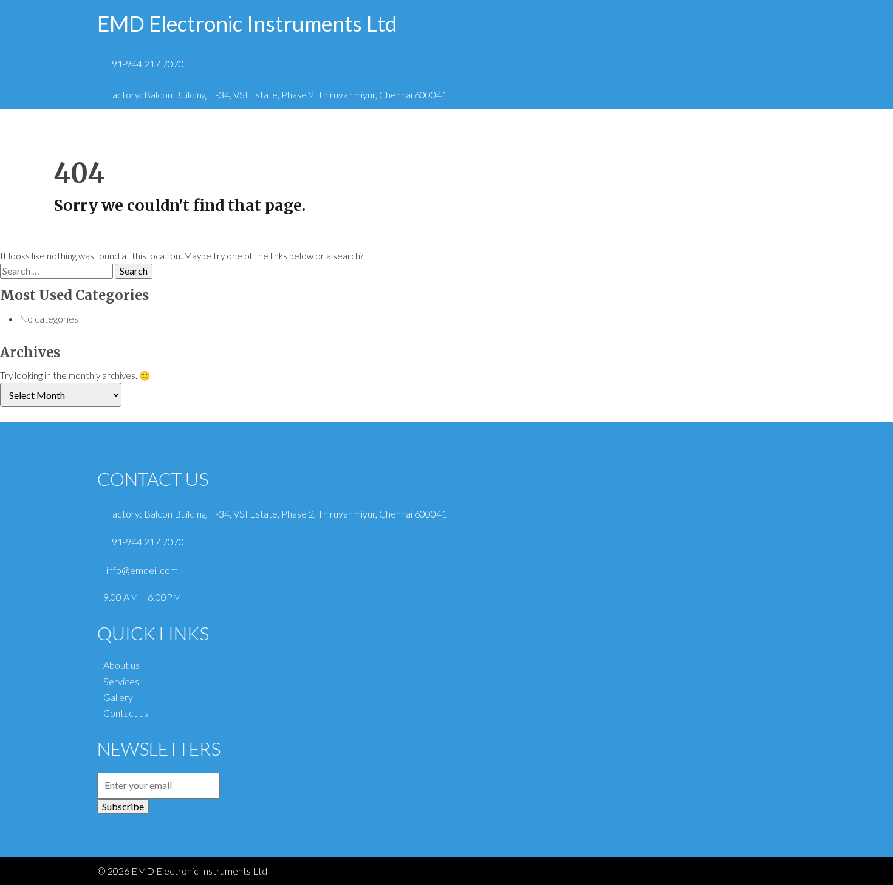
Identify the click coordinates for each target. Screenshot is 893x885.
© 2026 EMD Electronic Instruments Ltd (182, 870)
